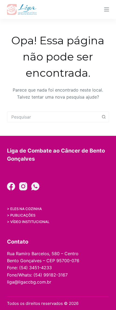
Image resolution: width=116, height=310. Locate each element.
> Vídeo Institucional (28, 222)
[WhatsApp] (35, 186)
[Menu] (106, 9)
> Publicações (21, 215)
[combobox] (52, 117)
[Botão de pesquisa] (103, 117)
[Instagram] (23, 186)
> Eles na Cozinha (24, 209)
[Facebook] (11, 186)
